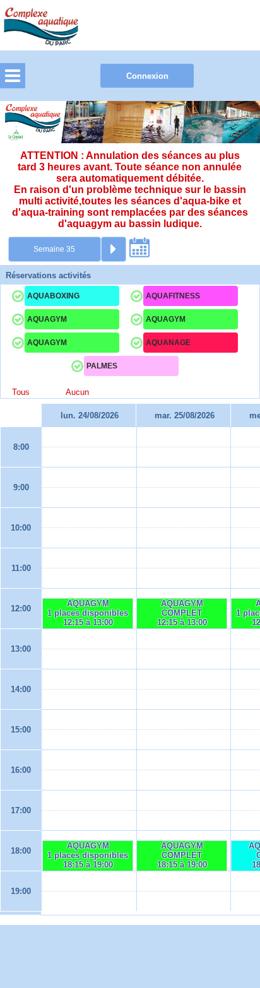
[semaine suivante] (113, 249)
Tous (21, 392)
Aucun (77, 392)
